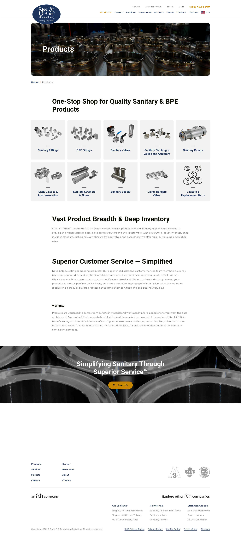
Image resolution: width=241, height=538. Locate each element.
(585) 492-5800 (199, 6)
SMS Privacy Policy (134, 529)
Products (105, 12)
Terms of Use (190, 529)
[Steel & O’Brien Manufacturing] (46, 14)
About (170, 12)
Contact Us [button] (120, 385)
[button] (48, 140)
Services (131, 12)
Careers (181, 12)
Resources (145, 12)
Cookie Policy (173, 529)
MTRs (170, 7)
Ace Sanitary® (120, 505)
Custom (118, 12)
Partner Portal (154, 7)
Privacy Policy (155, 529)
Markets (159, 12)
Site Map (205, 529)
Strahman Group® (198, 505)
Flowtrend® (156, 505)
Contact (193, 12)
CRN (181, 7)
